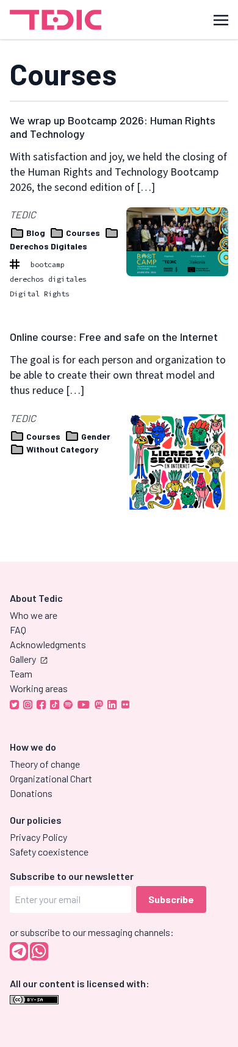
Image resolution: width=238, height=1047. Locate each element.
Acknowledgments (48, 644)
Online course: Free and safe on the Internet (114, 336)
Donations (31, 793)
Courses (83, 232)
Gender (94, 436)
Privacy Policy (38, 837)
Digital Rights (40, 293)
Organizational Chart (51, 778)
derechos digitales (48, 279)
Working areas (39, 688)
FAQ (18, 629)
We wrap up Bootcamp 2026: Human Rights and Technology (112, 126)
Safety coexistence (49, 851)
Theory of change (45, 764)
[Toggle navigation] (221, 19)
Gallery (23, 659)
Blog (35, 232)
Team (21, 673)
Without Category (61, 449)
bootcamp (48, 264)
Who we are (33, 615)
